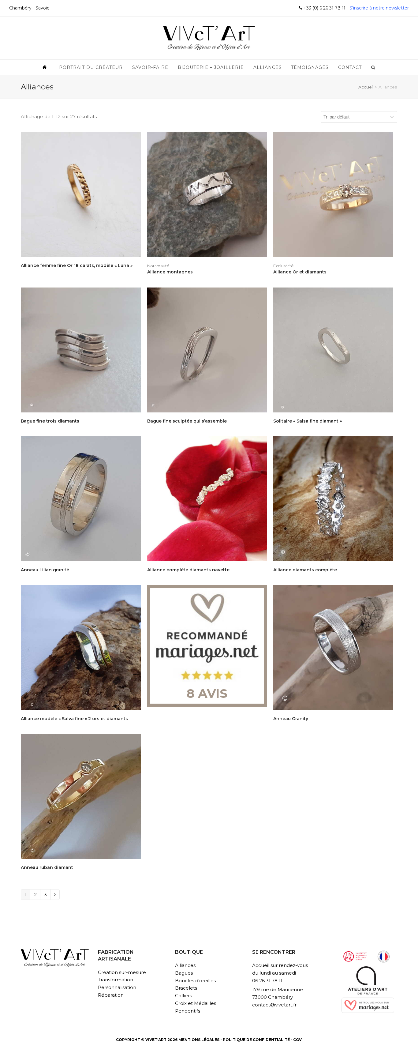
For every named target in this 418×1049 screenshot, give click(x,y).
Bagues (184, 973)
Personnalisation (117, 987)
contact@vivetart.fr (274, 1005)
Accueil (366, 87)
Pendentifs (187, 1011)
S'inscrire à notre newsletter (378, 8)
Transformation (115, 980)
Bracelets (186, 988)
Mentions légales (198, 1039)
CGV (297, 1039)
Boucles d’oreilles (195, 980)
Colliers (183, 995)
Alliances (185, 965)
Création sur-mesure (122, 972)
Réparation (111, 995)
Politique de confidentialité (256, 1039)
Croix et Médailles (195, 1003)
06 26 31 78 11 (267, 980)
